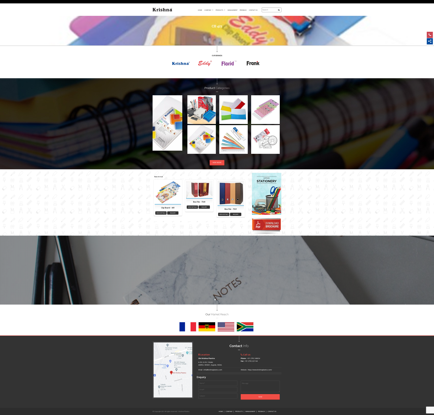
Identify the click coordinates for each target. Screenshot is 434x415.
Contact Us (253, 10)
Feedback (243, 10)
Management (232, 10)
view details (161, 213)
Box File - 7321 (231, 209)
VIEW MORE (217, 162)
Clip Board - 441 (168, 207)
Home (200, 10)
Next (179, 126)
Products (219, 10)
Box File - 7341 (199, 202)
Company (207, 10)
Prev (155, 126)
